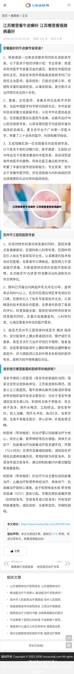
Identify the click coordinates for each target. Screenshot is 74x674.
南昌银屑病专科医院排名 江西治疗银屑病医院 (38, 606)
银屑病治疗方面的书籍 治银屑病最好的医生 (36, 613)
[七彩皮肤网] (37, 7)
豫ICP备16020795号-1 (43, 661)
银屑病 (15, 15)
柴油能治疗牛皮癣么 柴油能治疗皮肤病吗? (36, 592)
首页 (4, 15)
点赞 (17, 551)
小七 (55, 533)
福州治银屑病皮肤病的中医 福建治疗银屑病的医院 (40, 633)
